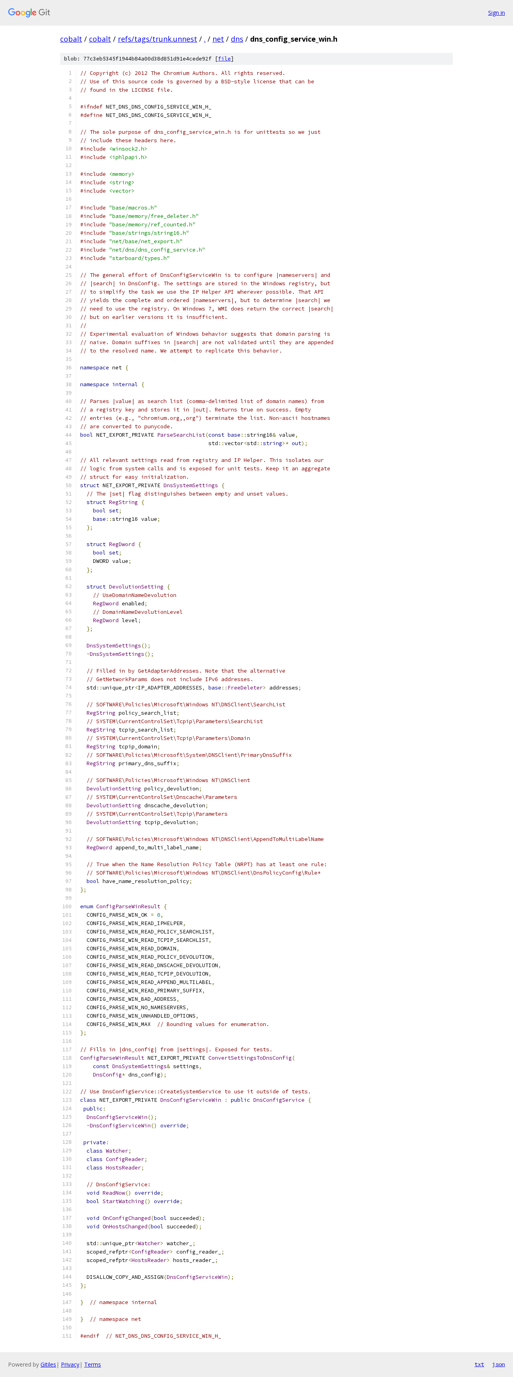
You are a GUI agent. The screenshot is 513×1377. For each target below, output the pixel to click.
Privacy (70, 1364)
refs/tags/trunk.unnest (157, 39)
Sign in (496, 12)
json (498, 1364)
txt (479, 1364)
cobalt (71, 39)
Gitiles (48, 1364)
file (224, 58)
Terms (92, 1364)
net (218, 39)
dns (237, 39)
